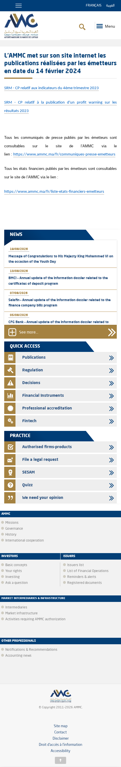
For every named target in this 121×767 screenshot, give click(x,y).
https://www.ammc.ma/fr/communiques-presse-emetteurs (64, 154)
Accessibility (60, 751)
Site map (61, 726)
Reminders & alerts (81, 577)
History (10, 534)
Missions (12, 523)
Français (94, 5)
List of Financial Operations (88, 571)
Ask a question (16, 583)
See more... (28, 333)
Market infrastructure (21, 613)
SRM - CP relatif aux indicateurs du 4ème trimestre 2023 (51, 88)
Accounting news (18, 656)
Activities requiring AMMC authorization (35, 619)
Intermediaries (16, 607)
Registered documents (84, 583)
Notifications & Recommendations (31, 650)
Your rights (13, 571)
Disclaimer (61, 738)
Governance (14, 529)
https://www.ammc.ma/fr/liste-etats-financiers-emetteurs (54, 192)
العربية (110, 5)
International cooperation (24, 540)
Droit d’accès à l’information (60, 745)
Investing (12, 577)
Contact (60, 732)
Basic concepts (16, 565)
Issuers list (75, 565)
